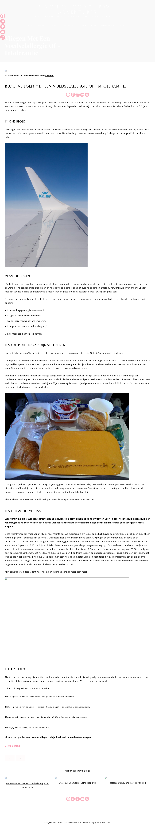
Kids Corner (68, 25)
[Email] (82, 95)
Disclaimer (86, 823)
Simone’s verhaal (88, 25)
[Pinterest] (73, 95)
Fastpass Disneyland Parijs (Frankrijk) (127, 782)
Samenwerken (107, 25)
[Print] (87, 95)
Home (31, 25)
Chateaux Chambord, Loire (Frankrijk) (77, 782)
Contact (123, 25)
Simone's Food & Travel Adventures (77, 9)
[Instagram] (77, 95)
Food (53, 25)
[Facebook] (68, 95)
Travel (41, 25)
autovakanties (27, 299)
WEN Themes (106, 823)
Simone (49, 75)
